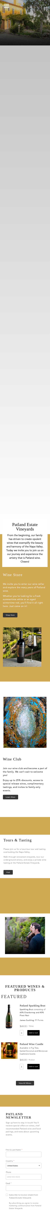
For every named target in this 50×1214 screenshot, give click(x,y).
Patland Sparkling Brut (32, 1005)
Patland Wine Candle (31, 1044)
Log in (43, 5)
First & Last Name (13, 1150)
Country (9, 1161)
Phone (8, 1172)
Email (8, 1183)
